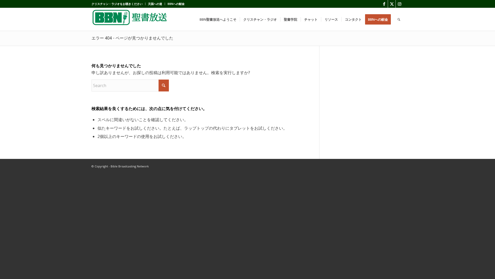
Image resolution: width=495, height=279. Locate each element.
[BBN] (130, 19)
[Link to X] (391, 4)
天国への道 (155, 4)
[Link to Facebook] (384, 4)
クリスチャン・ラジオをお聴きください (117, 4)
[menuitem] (118, 4)
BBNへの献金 (176, 4)
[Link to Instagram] (399, 4)
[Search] (398, 19)
